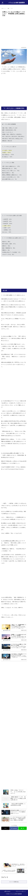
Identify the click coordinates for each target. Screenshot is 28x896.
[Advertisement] (14, 31)
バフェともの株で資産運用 (16, 2)
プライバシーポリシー (21, 891)
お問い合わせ (7, 891)
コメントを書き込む (14, 881)
